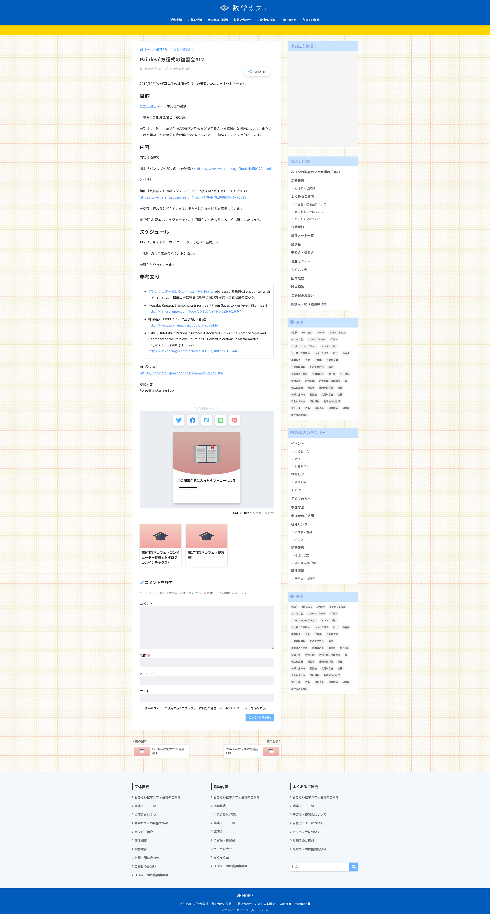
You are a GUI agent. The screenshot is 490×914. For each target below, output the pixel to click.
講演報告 (333, 408)
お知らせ (297, 474)
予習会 (345, 353)
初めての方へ (317, 366)
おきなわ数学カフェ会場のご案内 (315, 171)
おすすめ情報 (303, 532)
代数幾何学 (332, 360)
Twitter (287, 20)
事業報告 (296, 360)
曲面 (340, 394)
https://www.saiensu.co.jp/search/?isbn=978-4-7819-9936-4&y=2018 (193, 197)
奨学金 (331, 373)
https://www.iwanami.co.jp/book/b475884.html (185, 325)
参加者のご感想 (218, 20)
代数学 (318, 360)
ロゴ (335, 353)
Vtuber (321, 332)
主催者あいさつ (145, 814)
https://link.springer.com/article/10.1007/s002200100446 (193, 351)
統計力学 (296, 408)
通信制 (346, 408)
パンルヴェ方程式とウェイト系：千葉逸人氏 (181, 291)
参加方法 (297, 507)
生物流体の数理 (332, 401)
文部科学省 (327, 394)
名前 (145, 655)
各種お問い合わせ (147, 857)
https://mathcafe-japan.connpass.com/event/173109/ (181, 373)
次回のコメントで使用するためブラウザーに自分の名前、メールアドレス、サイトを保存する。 (206, 708)
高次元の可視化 (299, 415)
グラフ (333, 339)
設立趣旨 (297, 286)
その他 (296, 490)
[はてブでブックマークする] (206, 420)
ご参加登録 (195, 20)
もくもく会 (299, 269)
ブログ (299, 539)
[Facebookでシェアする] (192, 420)
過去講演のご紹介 (306, 563)
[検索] (353, 867)
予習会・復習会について (310, 204)
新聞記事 (300, 482)
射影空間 (309, 380)
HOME (247, 895)
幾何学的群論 (326, 387)
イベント (297, 443)
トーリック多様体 (300, 353)
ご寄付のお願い (266, 20)
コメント (148, 603)
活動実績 (176, 20)
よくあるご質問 (302, 196)
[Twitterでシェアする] (178, 420)
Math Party (148, 105)
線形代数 (319, 408)
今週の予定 (302, 555)
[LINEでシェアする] (220, 420)
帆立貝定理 (297, 387)
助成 (330, 366)
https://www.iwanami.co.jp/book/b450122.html (234, 168)
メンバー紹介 (144, 832)
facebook (309, 20)
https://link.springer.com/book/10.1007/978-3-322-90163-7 (194, 311)
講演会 (296, 244)
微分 (340, 387)
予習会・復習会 (263, 513)
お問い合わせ (242, 20)
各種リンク (299, 524)
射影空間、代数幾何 (329, 380)
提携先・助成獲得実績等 (309, 304)
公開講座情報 (298, 366)
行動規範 (297, 227)
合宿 (298, 459)
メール (147, 673)
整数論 (313, 394)
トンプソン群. (328, 346)
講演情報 (297, 570)
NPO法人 (307, 332)
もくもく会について (308, 219)
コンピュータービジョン (304, 346)
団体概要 (297, 278)
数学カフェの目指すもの (151, 823)
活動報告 (297, 180)
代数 (307, 360)
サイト (144, 690)
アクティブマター (317, 339)
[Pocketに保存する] (234, 420)
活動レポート (298, 401)
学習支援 (296, 380)
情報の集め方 (298, 394)
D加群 (294, 332)
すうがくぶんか (337, 332)
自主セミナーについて (309, 211)
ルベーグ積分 (321, 353)
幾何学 (311, 387)
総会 (307, 408)
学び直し (344, 373)
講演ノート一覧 (302, 235)
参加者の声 (318, 373)
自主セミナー (301, 261)
